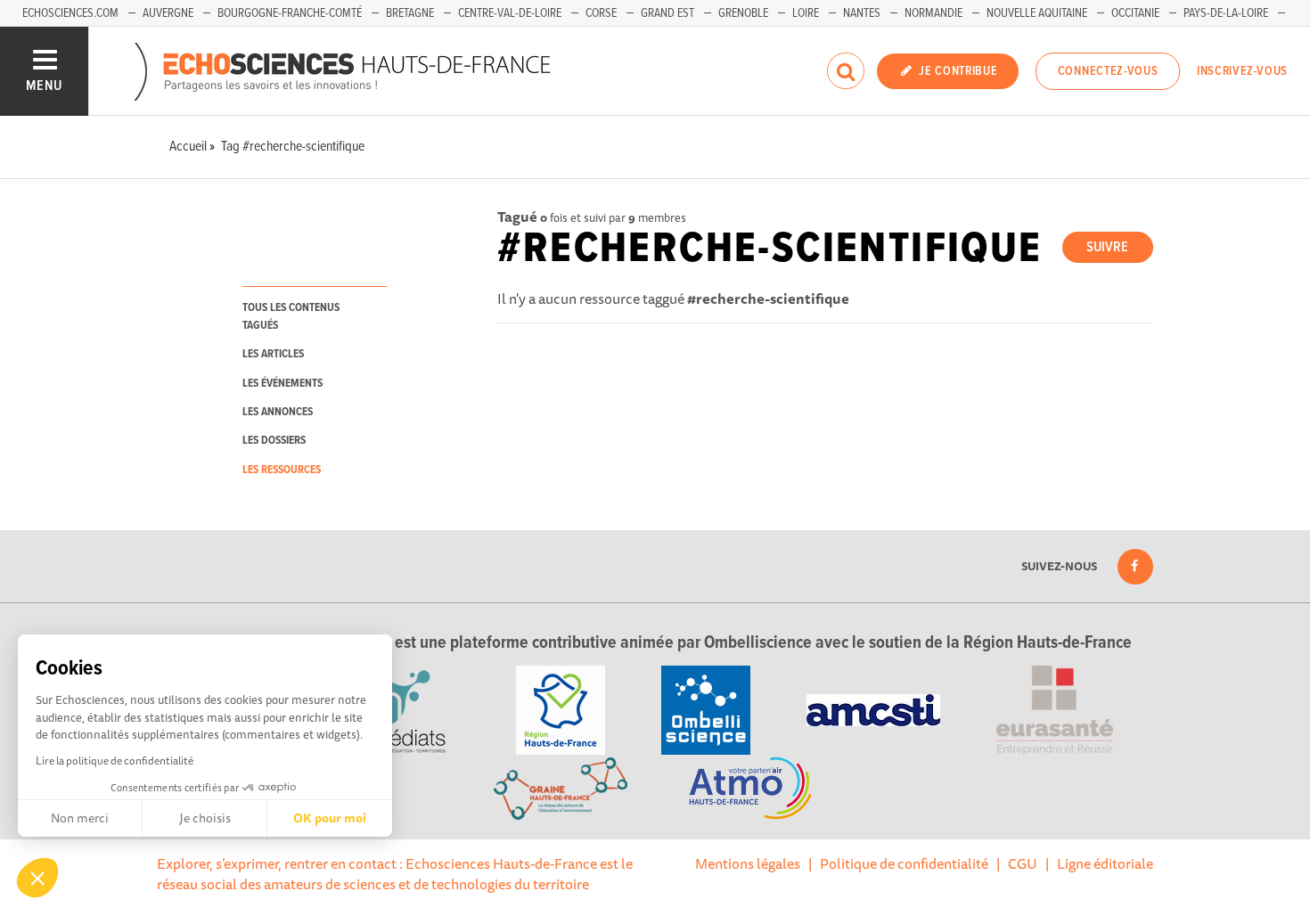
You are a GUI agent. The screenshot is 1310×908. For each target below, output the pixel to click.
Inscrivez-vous (1242, 71)
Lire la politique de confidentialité (114, 760)
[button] (37, 877)
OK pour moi (329, 818)
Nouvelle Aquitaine (1037, 13)
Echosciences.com (70, 13)
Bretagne (410, 13)
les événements (282, 383)
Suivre (1107, 247)
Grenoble (743, 13)
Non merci (80, 818)
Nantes (861, 13)
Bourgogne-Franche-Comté (289, 13)
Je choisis (205, 818)
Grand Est (667, 13)
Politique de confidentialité (904, 863)
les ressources (281, 470)
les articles (273, 354)
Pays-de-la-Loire (1225, 13)
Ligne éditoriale (1105, 863)
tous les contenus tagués (291, 316)
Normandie (933, 13)
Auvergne (168, 13)
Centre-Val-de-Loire (509, 13)
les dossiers (274, 440)
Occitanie (1135, 13)
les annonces (277, 412)
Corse (601, 13)
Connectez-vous (1108, 71)
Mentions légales (747, 863)
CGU (1022, 863)
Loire (805, 13)
